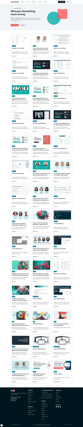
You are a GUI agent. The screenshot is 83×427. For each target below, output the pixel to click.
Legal (43, 420)
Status (43, 408)
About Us (57, 392)
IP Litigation (30, 412)
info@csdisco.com (14, 399)
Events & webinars (45, 416)
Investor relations (59, 397)
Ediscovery (30, 397)
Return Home (14, 25)
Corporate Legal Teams (32, 410)
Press (43, 412)
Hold (29, 403)
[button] (23, 2)
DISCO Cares (58, 396)
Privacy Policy (70, 424)
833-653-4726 (13, 400)
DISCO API (43, 410)
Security (57, 399)
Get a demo (62, 1)
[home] (15, 1)
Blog (42, 418)
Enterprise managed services (47, 397)
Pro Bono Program (31, 414)
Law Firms (29, 408)
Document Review (45, 392)
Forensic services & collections (47, 396)
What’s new (44, 402)
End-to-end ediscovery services (47, 394)
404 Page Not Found (18, 8)
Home (12, 8)
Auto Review (30, 396)
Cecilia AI (30, 394)
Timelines (29, 399)
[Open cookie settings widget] (1, 425)
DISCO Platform (30, 392)
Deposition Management (32, 401)
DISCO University (45, 404)
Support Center (44, 406)
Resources (43, 414)
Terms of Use (66, 424)
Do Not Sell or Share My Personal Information (41, 425)
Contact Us (58, 401)
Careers (57, 394)
